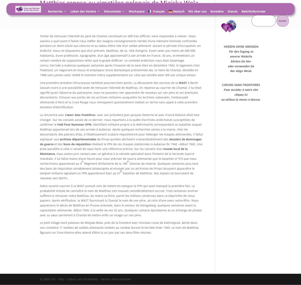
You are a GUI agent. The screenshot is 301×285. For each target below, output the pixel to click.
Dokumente (112, 12)
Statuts (232, 12)
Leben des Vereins (83, 12)
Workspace (137, 12)
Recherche (55, 12)
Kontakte (217, 12)
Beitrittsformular (254, 12)
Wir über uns (197, 12)
